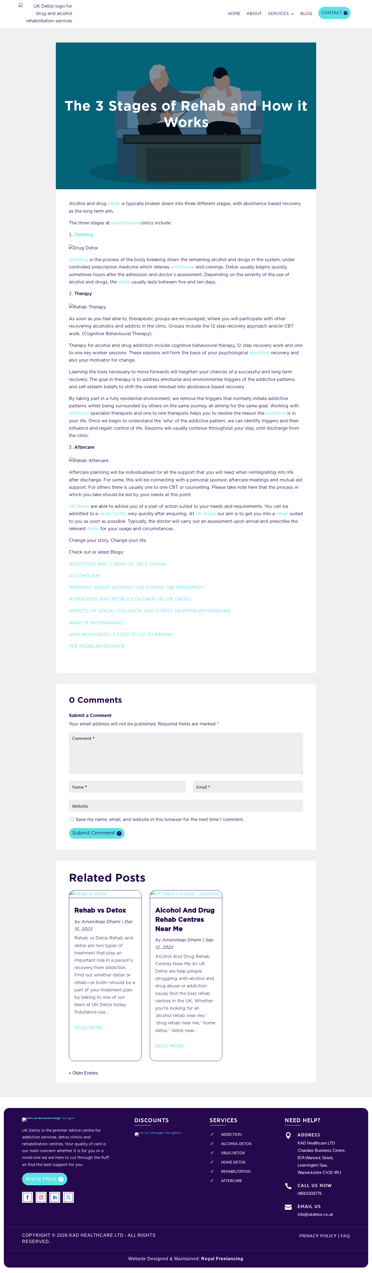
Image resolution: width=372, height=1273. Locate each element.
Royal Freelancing (222, 1258)
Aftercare (231, 1180)
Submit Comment (93, 833)
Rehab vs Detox (100, 910)
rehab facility (113, 514)
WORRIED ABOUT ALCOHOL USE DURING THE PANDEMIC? (136, 587)
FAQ (345, 1235)
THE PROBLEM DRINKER (97, 646)
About (254, 14)
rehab (114, 204)
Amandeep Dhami (100, 922)
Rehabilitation (236, 1171)
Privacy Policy (318, 1235)
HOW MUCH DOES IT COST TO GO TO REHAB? (121, 635)
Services (278, 14)
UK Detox (79, 506)
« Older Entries (83, 1073)
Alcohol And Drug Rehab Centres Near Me (185, 919)
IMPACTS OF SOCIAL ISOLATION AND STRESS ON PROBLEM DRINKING (150, 611)
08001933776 (310, 1193)
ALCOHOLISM (84, 576)
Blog (306, 14)
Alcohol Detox (236, 1143)
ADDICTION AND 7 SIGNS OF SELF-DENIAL (118, 564)
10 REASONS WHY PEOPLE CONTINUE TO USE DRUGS (130, 599)
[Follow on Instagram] (41, 1197)
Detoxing (78, 260)
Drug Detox (233, 1152)
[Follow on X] (68, 1197)
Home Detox (233, 1161)
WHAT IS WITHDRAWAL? (97, 623)
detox (124, 282)
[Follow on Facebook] (27, 1197)
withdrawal (182, 267)
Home (234, 14)
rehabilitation (125, 223)
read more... (90, 1028)
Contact (331, 13)
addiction (259, 353)
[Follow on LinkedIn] (54, 1197)
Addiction (231, 1134)
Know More (41, 1179)
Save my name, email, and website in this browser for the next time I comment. (160, 819)
